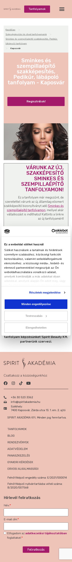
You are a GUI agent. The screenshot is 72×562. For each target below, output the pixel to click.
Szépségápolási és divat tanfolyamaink (26, 34)
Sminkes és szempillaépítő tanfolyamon (35, 208)
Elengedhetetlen (36, 327)
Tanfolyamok (17, 429)
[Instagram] (13, 383)
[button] (62, 9)
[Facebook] (6, 383)
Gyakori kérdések (20, 462)
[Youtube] (28, 383)
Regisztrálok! (36, 101)
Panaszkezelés (18, 455)
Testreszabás (33, 315)
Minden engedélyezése (36, 304)
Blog (11, 435)
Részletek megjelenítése (45, 292)
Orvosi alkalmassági (22, 468)
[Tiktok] (21, 383)
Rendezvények (18, 442)
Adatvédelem (17, 449)
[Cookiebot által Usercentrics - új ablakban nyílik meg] (52, 231)
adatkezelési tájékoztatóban (46, 533)
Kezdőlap (10, 29)
